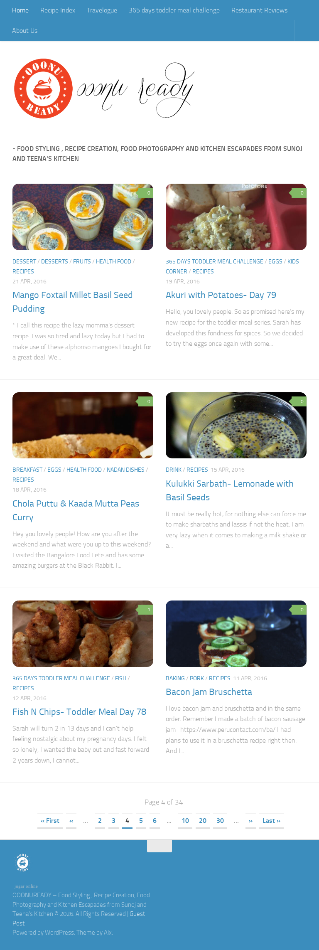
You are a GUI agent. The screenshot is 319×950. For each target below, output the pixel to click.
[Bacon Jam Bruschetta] (236, 634)
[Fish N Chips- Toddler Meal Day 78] (82, 634)
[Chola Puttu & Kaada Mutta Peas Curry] (82, 425)
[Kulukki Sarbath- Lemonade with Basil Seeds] (236, 425)
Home (20, 10)
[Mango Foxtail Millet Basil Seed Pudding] (82, 217)
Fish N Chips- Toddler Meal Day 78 (79, 711)
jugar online (26, 886)
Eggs (275, 261)
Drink (174, 469)
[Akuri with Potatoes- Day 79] (236, 217)
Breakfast (27, 469)
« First (50, 820)
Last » (271, 820)
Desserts (54, 261)
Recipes (23, 271)
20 (202, 820)
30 (220, 820)
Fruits (82, 261)
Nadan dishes (126, 469)
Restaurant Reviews (259, 10)
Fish (120, 678)
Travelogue (102, 10)
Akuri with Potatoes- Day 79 (221, 295)
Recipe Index (57, 10)
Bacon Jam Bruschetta (209, 692)
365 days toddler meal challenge (174, 10)
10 (185, 820)
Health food (113, 261)
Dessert (24, 261)
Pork (197, 678)
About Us (24, 30)
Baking (175, 678)
